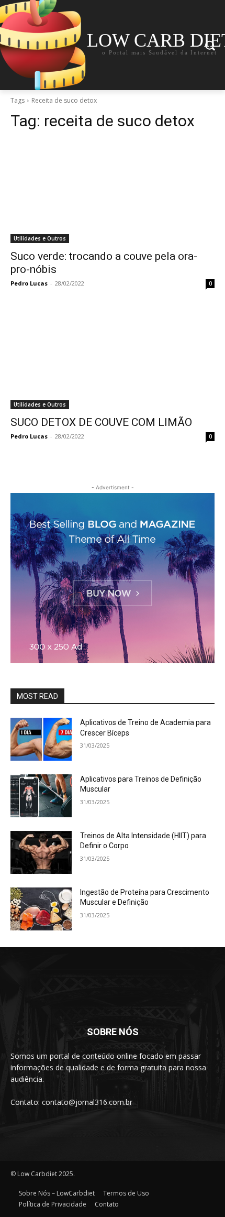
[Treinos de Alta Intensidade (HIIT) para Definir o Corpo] (41, 852)
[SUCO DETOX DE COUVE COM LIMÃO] (112, 358)
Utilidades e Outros (40, 238)
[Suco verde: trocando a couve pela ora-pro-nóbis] (112, 192)
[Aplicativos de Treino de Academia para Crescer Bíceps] (41, 739)
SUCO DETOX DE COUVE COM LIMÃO (101, 422)
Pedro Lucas (29, 283)
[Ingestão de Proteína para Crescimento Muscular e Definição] (41, 908)
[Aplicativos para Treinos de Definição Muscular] (41, 795)
